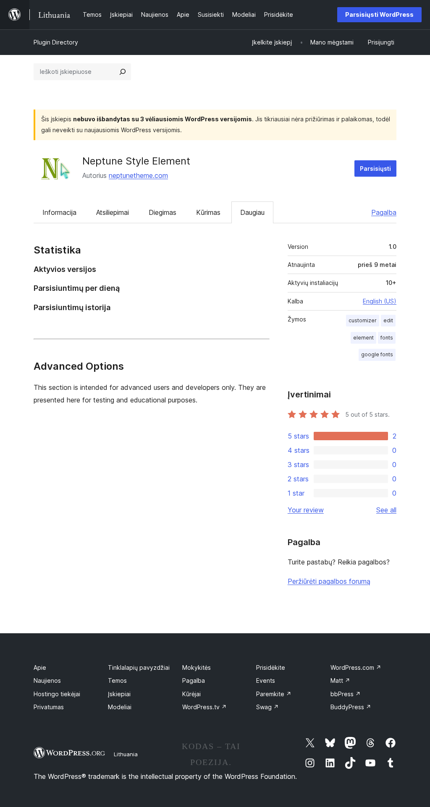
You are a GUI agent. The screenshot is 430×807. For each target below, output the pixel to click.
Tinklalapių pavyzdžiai (139, 667)
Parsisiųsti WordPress (379, 14)
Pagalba (383, 212)
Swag (267, 706)
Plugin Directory (56, 42)
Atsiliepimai (112, 212)
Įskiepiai (119, 693)
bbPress (345, 693)
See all (386, 510)
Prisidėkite (270, 667)
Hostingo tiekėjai (57, 693)
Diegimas (162, 212)
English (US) (379, 301)
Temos (117, 680)
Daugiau (252, 212)
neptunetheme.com (138, 175)
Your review (306, 510)
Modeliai (119, 706)
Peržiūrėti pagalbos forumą (329, 581)
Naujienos (47, 680)
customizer (363, 320)
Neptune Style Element (136, 161)
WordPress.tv (204, 706)
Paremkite (273, 693)
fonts (386, 337)
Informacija (59, 212)
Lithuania (126, 754)
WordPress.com (355, 667)
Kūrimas (208, 212)
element (363, 337)
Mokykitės (196, 667)
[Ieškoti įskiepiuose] (122, 71)
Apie (40, 667)
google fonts (377, 354)
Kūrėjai (191, 693)
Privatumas (49, 706)
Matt (340, 680)
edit (388, 320)
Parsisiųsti (375, 168)
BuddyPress (350, 706)
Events (265, 680)
